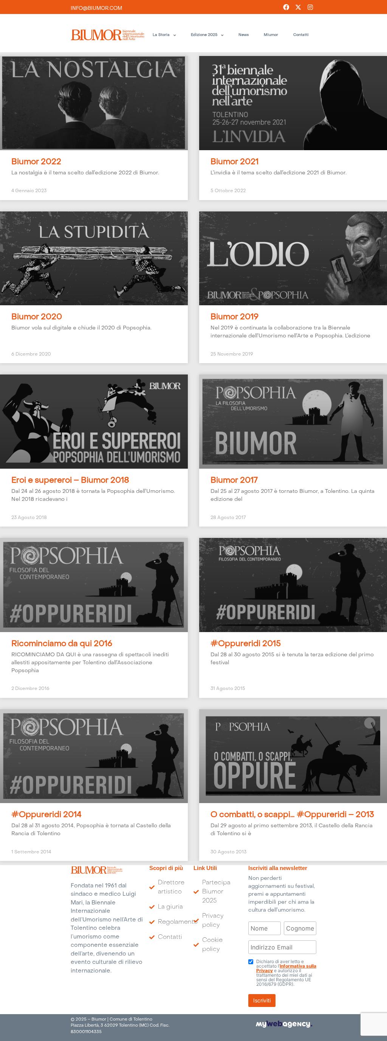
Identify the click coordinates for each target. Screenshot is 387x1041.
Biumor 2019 (235, 317)
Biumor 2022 (36, 162)
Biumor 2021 (235, 162)
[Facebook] (286, 7)
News (243, 35)
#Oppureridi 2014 (46, 815)
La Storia (161, 35)
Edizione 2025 (204, 35)
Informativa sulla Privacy (286, 968)
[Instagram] (310, 7)
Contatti (301, 35)
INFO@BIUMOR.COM (96, 8)
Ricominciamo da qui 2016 (61, 644)
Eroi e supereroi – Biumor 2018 (70, 481)
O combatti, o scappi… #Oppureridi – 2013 (292, 815)
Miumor (271, 35)
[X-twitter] (298, 7)
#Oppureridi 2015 (246, 644)
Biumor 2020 (36, 317)
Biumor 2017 (234, 481)
